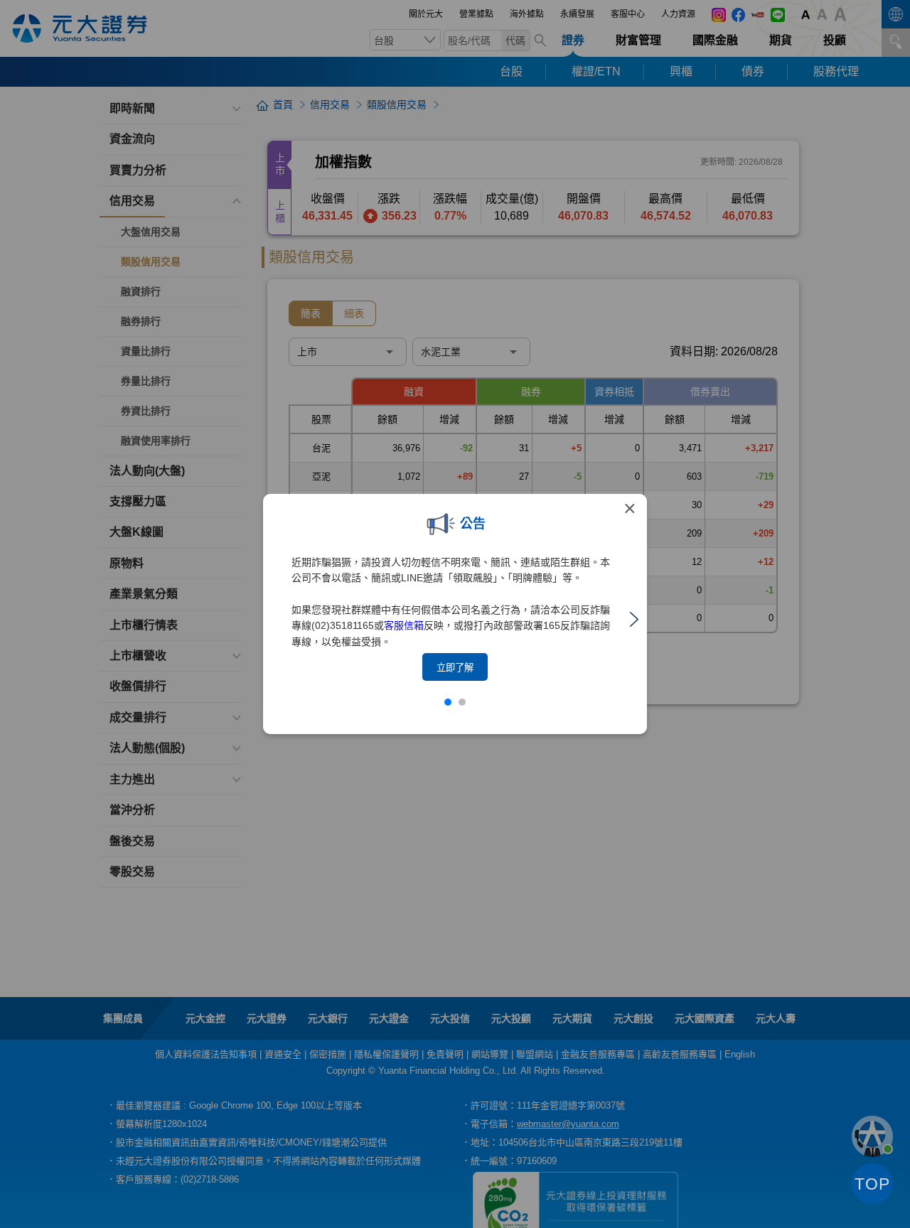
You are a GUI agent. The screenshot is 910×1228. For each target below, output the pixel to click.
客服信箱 (404, 625)
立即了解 (455, 667)
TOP (872, 1184)
